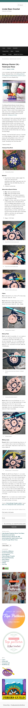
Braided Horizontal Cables (8, 535)
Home (3, 48)
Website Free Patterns (18, 54)
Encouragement (6, 554)
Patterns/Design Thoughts (12, 503)
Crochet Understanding (7, 552)
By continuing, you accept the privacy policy (15, 523)
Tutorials (17, 51)
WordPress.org (5, 664)
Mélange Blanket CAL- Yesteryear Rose (11, 65)
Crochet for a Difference (7, 551)
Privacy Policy (5, 51)
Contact (10, 54)
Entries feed (5, 661)
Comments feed (6, 663)
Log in (3, 659)
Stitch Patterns (5, 559)
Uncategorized (5, 561)
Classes (9, 48)
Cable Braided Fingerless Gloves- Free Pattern (13, 533)
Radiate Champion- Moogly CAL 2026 (11, 536)
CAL (6, 504)
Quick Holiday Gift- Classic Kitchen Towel (12, 538)
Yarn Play (4, 564)
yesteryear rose (20, 504)
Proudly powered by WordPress (18, 705)
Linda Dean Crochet (11, 9)
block (3, 504)
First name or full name (8, 512)
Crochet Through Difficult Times (10, 540)
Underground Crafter (12, 115)
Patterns (4, 54)
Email (3, 518)
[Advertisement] (14, 35)
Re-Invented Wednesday (8, 557)
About (12, 51)
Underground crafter (11, 504)
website (20, 503)
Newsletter (15, 48)
